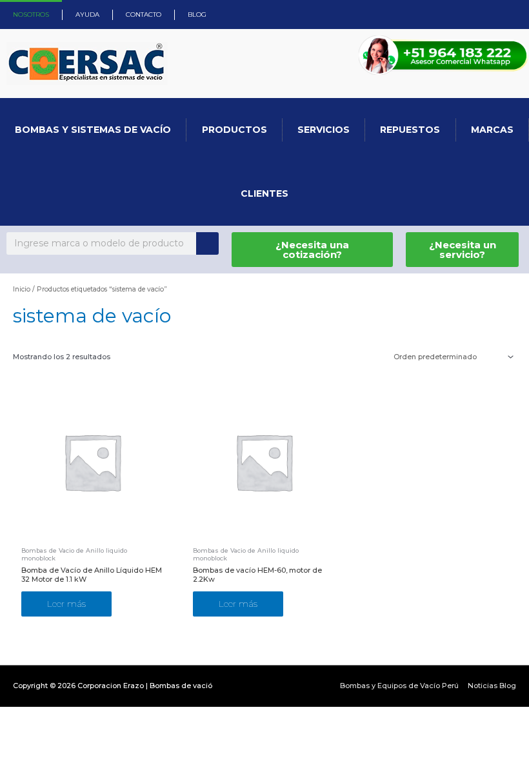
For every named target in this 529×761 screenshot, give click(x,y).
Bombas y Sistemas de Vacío (93, 129)
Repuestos (410, 129)
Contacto (143, 14)
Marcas (492, 129)
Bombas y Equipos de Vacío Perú (399, 685)
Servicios (323, 129)
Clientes (264, 193)
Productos (234, 129)
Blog (197, 14)
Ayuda (87, 14)
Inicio (21, 289)
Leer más (66, 603)
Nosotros (31, 14)
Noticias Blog (492, 685)
